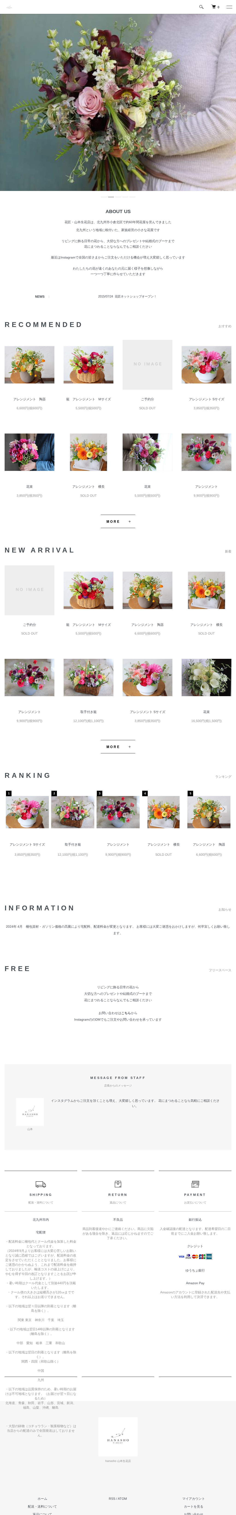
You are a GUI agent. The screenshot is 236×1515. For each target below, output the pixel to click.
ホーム (42, 1498)
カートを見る (193, 1506)
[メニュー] (229, 7)
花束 (29, 486)
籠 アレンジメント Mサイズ (88, 399)
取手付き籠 (88, 712)
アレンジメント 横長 (88, 486)
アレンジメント (206, 486)
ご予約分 (147, 399)
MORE (113, 521)
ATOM (122, 1498)
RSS (112, 1498)
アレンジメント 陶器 (29, 399)
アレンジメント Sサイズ (206, 399)
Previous (12, 809)
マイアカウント (193, 1498)
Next (223, 809)
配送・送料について (42, 1506)
